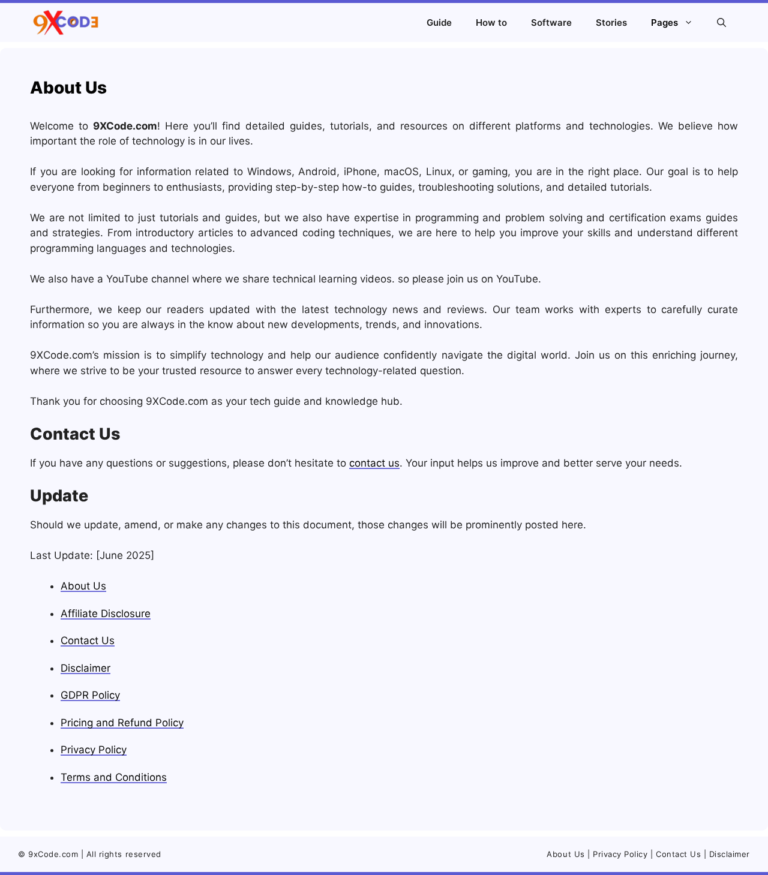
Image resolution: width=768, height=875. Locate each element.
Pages (664, 22)
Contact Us (88, 641)
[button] (721, 22)
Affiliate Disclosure (106, 614)
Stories (611, 22)
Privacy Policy (94, 750)
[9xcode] (65, 22)
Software (551, 22)
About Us (83, 586)
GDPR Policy (90, 695)
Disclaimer (85, 668)
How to (491, 22)
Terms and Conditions (114, 777)
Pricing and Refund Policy (122, 723)
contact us (374, 463)
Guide (439, 22)
